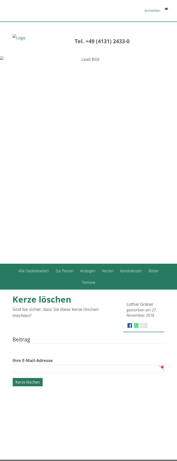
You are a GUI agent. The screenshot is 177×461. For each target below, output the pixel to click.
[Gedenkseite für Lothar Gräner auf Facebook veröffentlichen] (130, 325)
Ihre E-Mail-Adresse (32, 360)
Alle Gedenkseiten (33, 270)
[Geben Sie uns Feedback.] (166, 10)
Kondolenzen (131, 270)
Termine (88, 282)
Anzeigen (87, 270)
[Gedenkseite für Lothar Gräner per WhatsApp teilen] (137, 325)
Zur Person (64, 270)
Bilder (154, 270)
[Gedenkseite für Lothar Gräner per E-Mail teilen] (144, 325)
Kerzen (107, 270)
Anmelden (152, 10)
